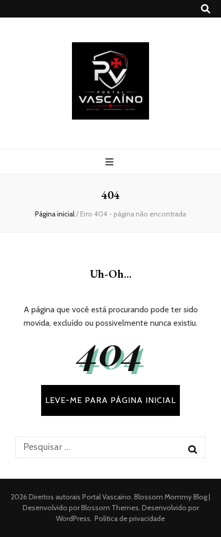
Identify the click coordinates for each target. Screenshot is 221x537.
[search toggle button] (205, 9)
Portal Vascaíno (106, 496)
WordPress (73, 518)
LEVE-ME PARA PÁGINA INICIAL (110, 400)
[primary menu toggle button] (110, 162)
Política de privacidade (130, 518)
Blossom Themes (109, 507)
